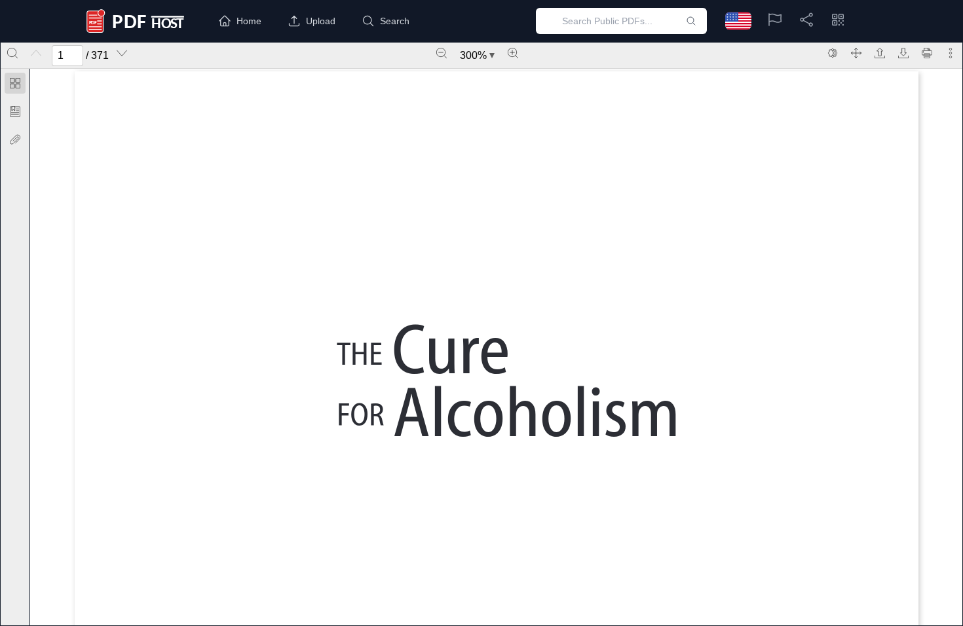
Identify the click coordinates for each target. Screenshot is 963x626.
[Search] (12, 53)
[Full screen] (856, 53)
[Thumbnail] (15, 83)
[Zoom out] (441, 53)
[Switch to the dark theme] (832, 53)
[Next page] (121, 53)
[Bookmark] (15, 111)
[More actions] (950, 53)
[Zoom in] (512, 53)
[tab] (15, 85)
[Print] (926, 53)
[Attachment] (15, 139)
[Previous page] (36, 53)
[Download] (903, 53)
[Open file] (879, 53)
